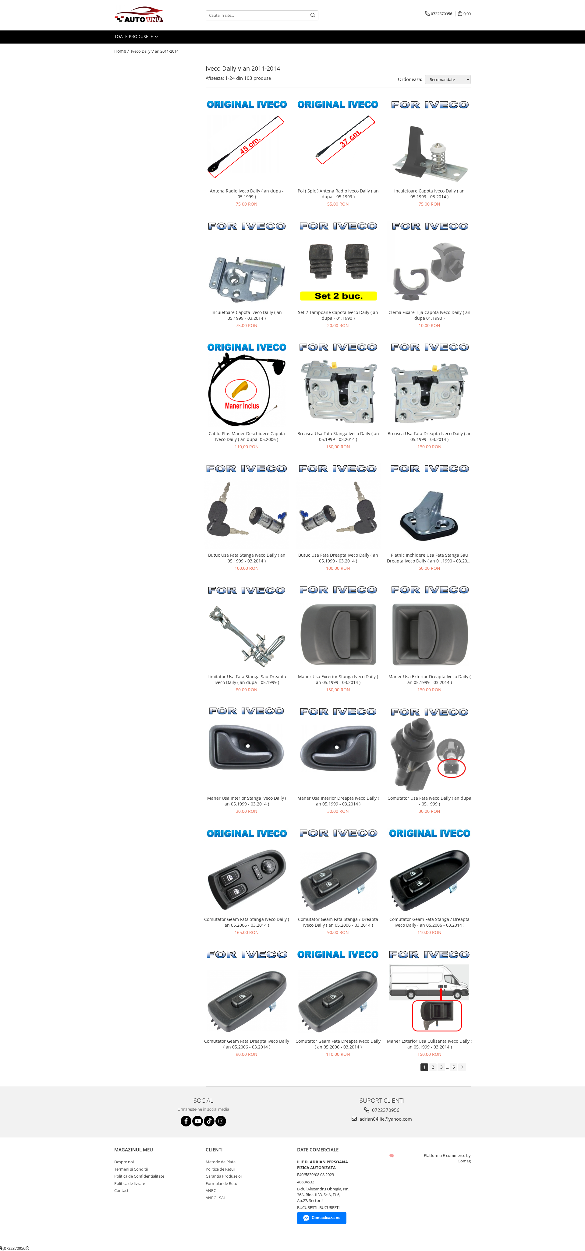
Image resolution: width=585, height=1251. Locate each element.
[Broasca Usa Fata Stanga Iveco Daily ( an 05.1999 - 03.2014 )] (338, 385)
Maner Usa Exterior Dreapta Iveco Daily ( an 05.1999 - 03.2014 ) (429, 679)
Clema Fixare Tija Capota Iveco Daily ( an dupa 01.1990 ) (429, 315)
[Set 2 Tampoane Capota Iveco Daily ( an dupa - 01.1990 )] (338, 263)
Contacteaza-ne (326, 1217)
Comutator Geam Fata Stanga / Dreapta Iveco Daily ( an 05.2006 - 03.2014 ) (338, 922)
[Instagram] (220, 1121)
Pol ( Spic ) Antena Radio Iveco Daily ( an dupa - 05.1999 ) (338, 193)
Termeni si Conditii (131, 1169)
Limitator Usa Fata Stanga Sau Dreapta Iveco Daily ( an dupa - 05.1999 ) (246, 679)
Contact (121, 1190)
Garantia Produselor (224, 1176)
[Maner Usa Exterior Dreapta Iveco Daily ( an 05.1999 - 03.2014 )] (429, 627)
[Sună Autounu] (2, 1248)
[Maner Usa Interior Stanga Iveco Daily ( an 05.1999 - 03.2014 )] (246, 749)
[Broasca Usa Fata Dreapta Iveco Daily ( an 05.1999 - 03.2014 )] (429, 385)
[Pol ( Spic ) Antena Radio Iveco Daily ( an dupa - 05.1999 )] (338, 142)
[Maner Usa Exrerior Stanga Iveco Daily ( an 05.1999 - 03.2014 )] (338, 628)
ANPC (211, 1190)
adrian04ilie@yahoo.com (385, 1119)
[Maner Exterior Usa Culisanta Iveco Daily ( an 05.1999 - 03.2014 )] (429, 992)
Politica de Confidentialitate (139, 1176)
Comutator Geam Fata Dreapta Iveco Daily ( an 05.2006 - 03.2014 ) (246, 1044)
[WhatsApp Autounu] (27, 1248)
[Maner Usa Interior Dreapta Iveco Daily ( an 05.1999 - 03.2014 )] (338, 749)
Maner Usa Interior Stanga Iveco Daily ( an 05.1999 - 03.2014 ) (246, 801)
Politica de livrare (129, 1183)
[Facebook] (186, 1121)
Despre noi (124, 1162)
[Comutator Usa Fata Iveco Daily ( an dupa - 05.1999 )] (429, 749)
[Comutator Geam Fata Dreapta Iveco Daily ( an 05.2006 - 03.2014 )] (246, 992)
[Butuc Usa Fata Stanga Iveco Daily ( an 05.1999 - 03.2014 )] (246, 506)
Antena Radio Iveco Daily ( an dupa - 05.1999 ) (247, 193)
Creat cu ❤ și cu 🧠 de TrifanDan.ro (392, 1155)
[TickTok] (209, 1121)
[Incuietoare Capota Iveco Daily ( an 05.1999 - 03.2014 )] (429, 142)
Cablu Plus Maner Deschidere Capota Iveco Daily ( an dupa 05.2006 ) (247, 436)
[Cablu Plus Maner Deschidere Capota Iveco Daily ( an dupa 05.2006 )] (246, 385)
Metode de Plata (221, 1162)
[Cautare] (312, 15)
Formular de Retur (222, 1183)
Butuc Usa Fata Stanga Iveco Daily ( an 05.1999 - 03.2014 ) (246, 558)
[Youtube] (197, 1121)
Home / (122, 51)
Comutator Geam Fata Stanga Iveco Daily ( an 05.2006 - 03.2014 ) (246, 922)
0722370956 (385, 1110)
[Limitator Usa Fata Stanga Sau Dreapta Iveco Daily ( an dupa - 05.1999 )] (246, 627)
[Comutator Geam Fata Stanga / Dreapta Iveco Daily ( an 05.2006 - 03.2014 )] (338, 870)
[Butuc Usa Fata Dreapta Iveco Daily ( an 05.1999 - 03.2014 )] (338, 506)
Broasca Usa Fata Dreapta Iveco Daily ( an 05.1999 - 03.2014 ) (430, 436)
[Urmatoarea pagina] (462, 1067)
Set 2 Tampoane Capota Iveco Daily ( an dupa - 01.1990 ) (338, 315)
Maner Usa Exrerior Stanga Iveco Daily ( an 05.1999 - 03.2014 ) (338, 679)
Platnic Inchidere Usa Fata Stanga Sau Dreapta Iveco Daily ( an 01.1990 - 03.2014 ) (429, 558)
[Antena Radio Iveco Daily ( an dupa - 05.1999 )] (246, 142)
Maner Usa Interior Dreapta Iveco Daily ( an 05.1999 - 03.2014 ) (338, 801)
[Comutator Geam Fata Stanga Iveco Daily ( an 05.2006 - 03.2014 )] (246, 870)
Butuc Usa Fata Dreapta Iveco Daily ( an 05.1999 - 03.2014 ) (338, 558)
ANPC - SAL (216, 1197)
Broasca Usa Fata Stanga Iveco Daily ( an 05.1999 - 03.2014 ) (338, 436)
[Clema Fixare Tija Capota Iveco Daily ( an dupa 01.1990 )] (429, 263)
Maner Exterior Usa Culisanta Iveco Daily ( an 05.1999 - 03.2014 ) (429, 1044)
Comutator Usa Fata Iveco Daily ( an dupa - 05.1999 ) (429, 801)
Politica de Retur (220, 1169)
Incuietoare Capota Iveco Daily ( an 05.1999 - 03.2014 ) (429, 193)
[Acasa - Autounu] (144, 15)
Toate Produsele (134, 36)
